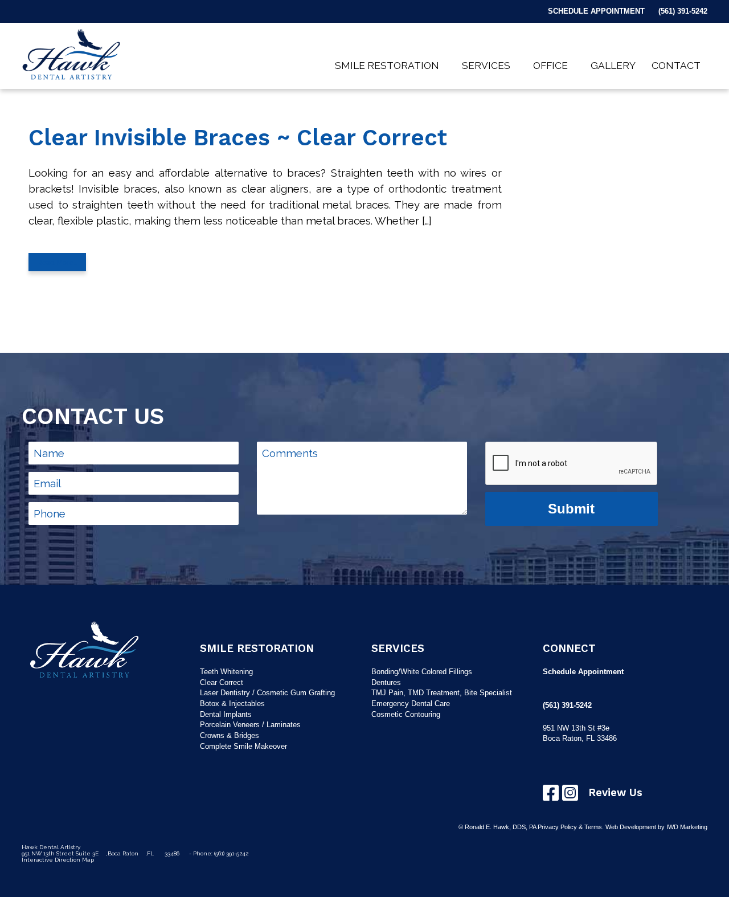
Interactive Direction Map (58, 860)
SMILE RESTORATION (257, 648)
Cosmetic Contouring (405, 714)
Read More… (57, 262)
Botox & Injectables (232, 703)
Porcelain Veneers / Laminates (250, 724)
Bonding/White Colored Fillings (421, 671)
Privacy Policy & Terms (570, 826)
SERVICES (397, 648)
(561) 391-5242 (682, 11)
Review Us (615, 792)
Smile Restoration (387, 65)
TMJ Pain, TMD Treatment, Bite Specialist (441, 692)
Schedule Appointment (596, 11)
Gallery (613, 65)
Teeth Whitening (226, 671)
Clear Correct (221, 682)
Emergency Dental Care (410, 703)
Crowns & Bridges (229, 735)
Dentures (386, 682)
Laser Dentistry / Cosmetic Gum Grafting (267, 692)
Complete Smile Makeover (243, 746)
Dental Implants (226, 714)
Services (486, 65)
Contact (676, 65)
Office (550, 65)
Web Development (630, 826)
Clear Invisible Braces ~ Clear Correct (237, 137)
